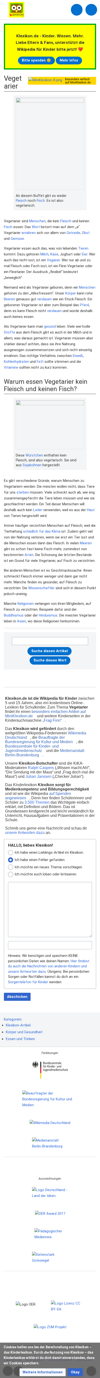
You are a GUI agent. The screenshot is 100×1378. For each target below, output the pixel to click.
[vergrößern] (81, 195)
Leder (37, 510)
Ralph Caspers (41, 768)
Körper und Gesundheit (24, 1032)
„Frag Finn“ (52, 720)
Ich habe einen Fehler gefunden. (40, 860)
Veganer (53, 260)
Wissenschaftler (41, 588)
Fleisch (21, 201)
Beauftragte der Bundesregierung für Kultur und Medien (39, 739)
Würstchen (34, 455)
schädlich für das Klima (41, 531)
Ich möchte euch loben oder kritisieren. (46, 874)
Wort (36, 227)
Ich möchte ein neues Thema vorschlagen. (49, 867)
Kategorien (12, 1019)
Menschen (37, 221)
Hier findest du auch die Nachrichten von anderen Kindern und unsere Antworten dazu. (48, 966)
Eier (84, 254)
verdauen (44, 299)
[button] (42, 1372)
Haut (91, 510)
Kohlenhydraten (16, 361)
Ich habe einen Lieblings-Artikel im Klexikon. (49, 852)
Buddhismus (14, 615)
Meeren (86, 543)
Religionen (25, 603)
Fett (40, 361)
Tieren (83, 248)
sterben (23, 492)
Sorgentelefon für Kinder (28, 982)
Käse (54, 254)
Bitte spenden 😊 (36, 60)
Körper (70, 293)
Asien (21, 621)
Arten (29, 555)
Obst (86, 233)
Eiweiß (78, 356)
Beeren (9, 299)
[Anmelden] (77, 10)
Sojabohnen (32, 465)
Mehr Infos (69, 60)
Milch (44, 254)
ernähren (29, 233)
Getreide (73, 233)
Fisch (41, 201)
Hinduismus (48, 615)
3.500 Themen (37, 802)
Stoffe (9, 332)
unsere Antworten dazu (25, 833)
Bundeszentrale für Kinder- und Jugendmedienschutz (32, 748)
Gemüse (17, 238)
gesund (50, 326)
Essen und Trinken (20, 1039)
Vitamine (11, 367)
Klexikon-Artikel (18, 1025)
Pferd (84, 305)
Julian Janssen (38, 776)
